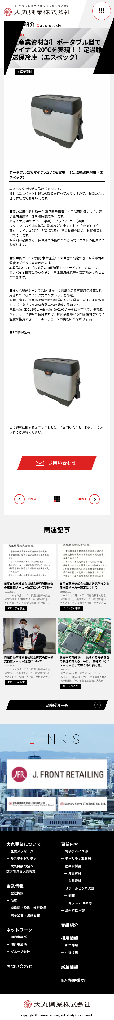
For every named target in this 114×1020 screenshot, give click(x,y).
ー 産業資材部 (71, 866)
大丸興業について (23, 844)
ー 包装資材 (72, 880)
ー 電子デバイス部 (74, 851)
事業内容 (69, 844)
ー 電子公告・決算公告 (23, 915)
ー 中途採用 (69, 952)
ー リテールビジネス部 (77, 888)
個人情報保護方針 (74, 980)
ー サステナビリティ (21, 858)
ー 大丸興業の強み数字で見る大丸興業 (21, 868)
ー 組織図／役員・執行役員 (26, 907)
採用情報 (69, 938)
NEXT (81, 499)
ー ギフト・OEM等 (78, 903)
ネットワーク (19, 930)
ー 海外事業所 (16, 944)
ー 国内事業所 (16, 937)
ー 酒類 (69, 895)
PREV (32, 499)
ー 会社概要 (15, 893)
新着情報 (69, 967)
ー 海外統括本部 (73, 910)
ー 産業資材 (72, 873)
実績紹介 (69, 925)
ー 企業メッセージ (19, 851)
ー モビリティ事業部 (76, 858)
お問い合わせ (19, 966)
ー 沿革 (11, 900)
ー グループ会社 (18, 951)
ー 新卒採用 (69, 945)
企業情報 (15, 886)
